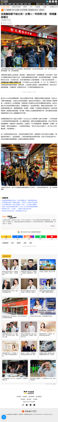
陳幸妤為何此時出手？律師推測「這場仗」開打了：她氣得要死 (10, 273)
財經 (29, 4)
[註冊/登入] (56, 1)
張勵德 (4, 20)
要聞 (10, 4)
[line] (30, 404)
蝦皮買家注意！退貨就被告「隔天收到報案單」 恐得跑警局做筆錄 (15, 317)
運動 (21, 4)
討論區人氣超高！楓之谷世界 (47, 271)
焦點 (2, 4)
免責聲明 (25, 396)
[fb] (22, 404)
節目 (48, 4)
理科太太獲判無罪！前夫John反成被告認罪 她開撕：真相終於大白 (29, 335)
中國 (30, 243)
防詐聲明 (19, 396)
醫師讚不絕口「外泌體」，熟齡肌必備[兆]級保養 (47, 334)
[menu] (56, 4)
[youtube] (34, 404)
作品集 (52, 226)
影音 (44, 4)
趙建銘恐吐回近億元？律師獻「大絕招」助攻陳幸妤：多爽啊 (29, 273)
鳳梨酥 (18, 243)
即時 (6, 4)
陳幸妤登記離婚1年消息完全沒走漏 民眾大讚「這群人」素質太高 (29, 291)
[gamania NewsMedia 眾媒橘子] (29, 411)
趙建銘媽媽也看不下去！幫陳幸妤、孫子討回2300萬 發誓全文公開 (10, 335)
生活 (33, 4)
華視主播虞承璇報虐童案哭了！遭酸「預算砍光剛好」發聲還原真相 (47, 291)
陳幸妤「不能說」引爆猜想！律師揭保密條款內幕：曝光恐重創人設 (29, 353)
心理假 (45, 7)
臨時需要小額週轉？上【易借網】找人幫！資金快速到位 (43, 379)
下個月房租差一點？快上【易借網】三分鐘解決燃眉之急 (15, 379)
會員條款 (23, 399)
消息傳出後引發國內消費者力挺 (11, 82)
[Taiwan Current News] (47, 1)
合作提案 (35, 399)
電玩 (37, 4)
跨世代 (25, 7)
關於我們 (29, 399)
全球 (25, 4)
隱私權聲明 (31, 396)
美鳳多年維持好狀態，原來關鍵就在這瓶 (41, 316)
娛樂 (17, 4)
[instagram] (26, 404)
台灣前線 (37, 7)
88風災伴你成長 (16, 7)
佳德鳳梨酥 (5, 243)
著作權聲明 (38, 396)
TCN (31, 7)
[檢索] (53, 1)
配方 (12, 243)
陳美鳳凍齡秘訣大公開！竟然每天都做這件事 (10, 291)
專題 (14, 4)
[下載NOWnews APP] (50, 1)
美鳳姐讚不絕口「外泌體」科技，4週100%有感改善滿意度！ (10, 354)
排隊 (25, 243)
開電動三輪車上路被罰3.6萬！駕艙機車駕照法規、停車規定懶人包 (47, 353)
